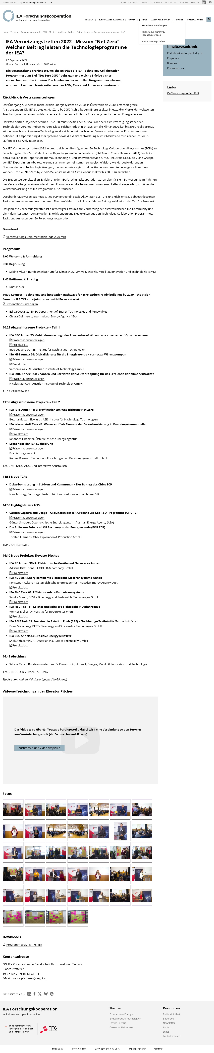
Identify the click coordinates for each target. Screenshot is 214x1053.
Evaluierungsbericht (22, 453)
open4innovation (12, 2)
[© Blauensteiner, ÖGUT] (13, 810)
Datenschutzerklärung (70, 734)
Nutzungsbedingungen (107, 1049)
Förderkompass (171, 1036)
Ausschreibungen (160, 19)
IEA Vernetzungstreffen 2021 (183, 93)
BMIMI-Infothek (171, 1014)
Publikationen (195, 19)
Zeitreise (143, 2)
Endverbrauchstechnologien (125, 1018)
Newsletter (171, 2)
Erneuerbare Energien (122, 1014)
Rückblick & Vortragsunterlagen (184, 53)
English (195, 2)
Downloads (173, 63)
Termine (178, 19)
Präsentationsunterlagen (22, 304)
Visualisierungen (129, 2)
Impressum (57, 1049)
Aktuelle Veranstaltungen (154, 25)
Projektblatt (20, 345)
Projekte (133, 19)
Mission (89, 19)
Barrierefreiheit (137, 1049)
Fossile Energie (118, 1023)
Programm (173, 58)
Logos (166, 1031)
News (144, 19)
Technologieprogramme (110, 19)
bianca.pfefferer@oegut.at (29, 978)
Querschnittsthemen (121, 1027)
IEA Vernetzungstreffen (153, 41)
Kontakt (184, 2)
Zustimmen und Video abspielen (39, 748)
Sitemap (158, 1049)
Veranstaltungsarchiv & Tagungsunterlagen (153, 33)
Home (5, 32)
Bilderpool (156, 2)
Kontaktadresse (176, 68)
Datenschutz (79, 1049)
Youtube (53, 729)
